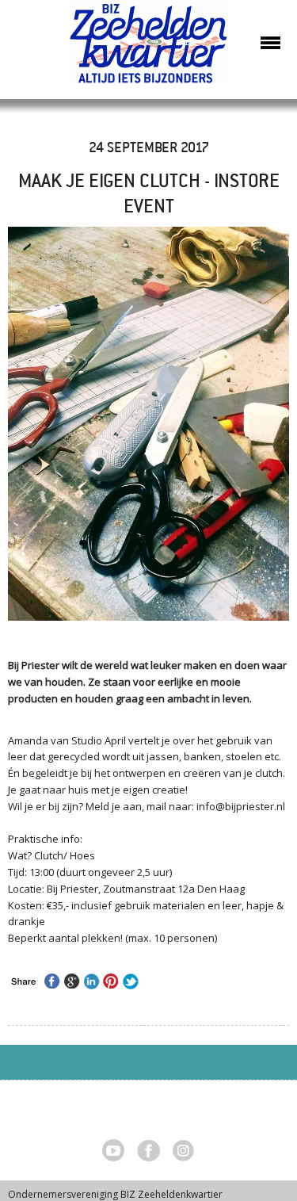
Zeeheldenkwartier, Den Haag (148, 49)
